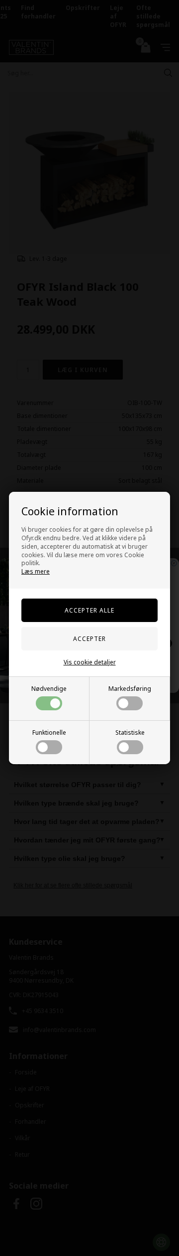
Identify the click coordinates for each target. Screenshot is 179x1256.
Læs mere (35, 571)
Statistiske (130, 732)
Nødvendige (49, 688)
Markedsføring (129, 688)
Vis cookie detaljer (90, 662)
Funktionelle (49, 732)
